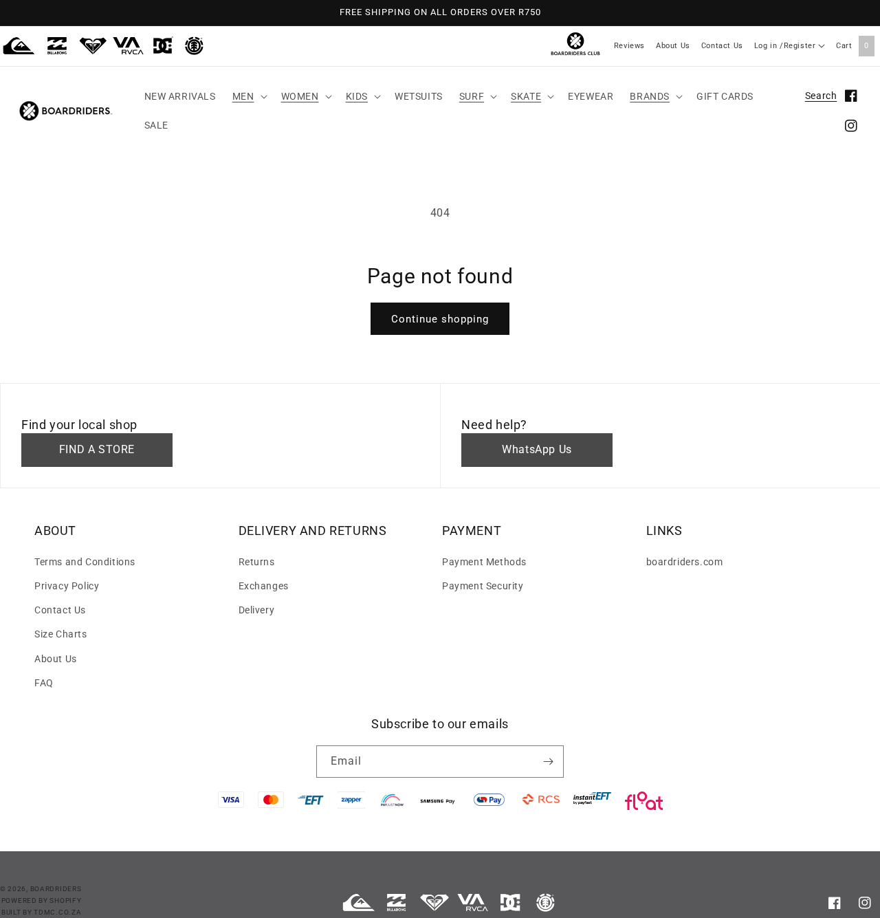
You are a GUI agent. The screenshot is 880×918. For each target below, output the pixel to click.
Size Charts (60, 634)
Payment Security (483, 585)
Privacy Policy (66, 585)
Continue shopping (440, 319)
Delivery (257, 609)
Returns (257, 561)
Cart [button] (852, 45)
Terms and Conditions (84, 561)
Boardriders (56, 889)
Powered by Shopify (41, 900)
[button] (248, 96)
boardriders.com (684, 561)
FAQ (44, 682)
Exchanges (264, 585)
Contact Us (722, 45)
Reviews (629, 45)
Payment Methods (484, 561)
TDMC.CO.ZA (57, 912)
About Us (673, 45)
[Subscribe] (548, 761)
